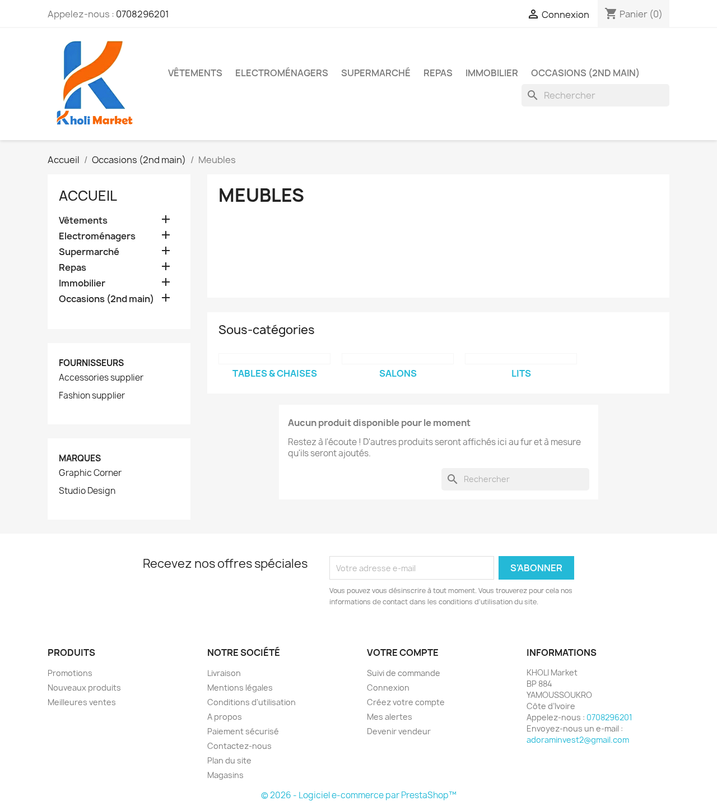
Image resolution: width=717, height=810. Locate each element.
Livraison (224, 673)
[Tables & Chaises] (274, 358)
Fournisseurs (91, 363)
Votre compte (403, 652)
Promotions (70, 673)
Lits (521, 373)
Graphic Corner (90, 473)
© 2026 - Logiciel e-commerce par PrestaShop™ (359, 795)
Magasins (225, 775)
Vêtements (195, 73)
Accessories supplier (101, 377)
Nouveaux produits (84, 687)
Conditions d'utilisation (251, 702)
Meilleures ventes (82, 702)
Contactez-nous (239, 745)
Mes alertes (389, 716)
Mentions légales (240, 687)
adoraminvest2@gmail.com (578, 739)
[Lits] (521, 358)
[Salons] (398, 358)
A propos (224, 716)
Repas (438, 73)
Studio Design (87, 491)
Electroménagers (281, 73)
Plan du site (229, 760)
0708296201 (142, 14)
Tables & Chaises (274, 373)
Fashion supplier (92, 395)
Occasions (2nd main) (585, 73)
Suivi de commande (403, 673)
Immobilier (491, 73)
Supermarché (376, 73)
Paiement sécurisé (243, 731)
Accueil (88, 195)
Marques (80, 458)
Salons (398, 373)
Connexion (388, 687)
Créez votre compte (406, 702)
